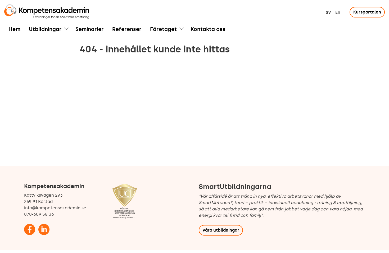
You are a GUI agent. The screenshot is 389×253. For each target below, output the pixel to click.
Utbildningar (45, 29)
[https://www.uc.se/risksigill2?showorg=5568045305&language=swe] (124, 201)
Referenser (127, 29)
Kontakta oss (208, 29)
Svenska (328, 12)
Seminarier (89, 29)
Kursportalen (367, 12)
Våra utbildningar (220, 230)
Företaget (163, 29)
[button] (66, 29)
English (337, 12)
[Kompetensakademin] (46, 11)
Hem (14, 29)
